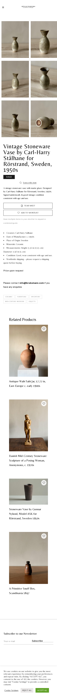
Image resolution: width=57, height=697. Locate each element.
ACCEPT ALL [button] (42, 690)
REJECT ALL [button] (27, 690)
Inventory (35, 297)
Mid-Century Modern (14, 301)
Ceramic (9, 297)
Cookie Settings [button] (11, 690)
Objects (32, 301)
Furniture (21, 297)
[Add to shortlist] (43, 328)
